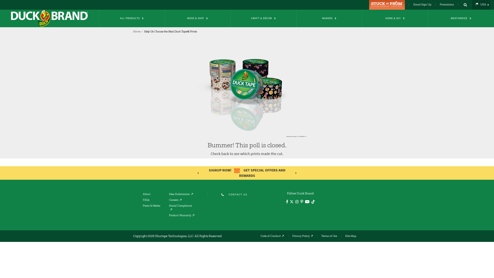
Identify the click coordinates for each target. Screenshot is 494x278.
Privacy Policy (301, 236)
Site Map (350, 236)
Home (136, 32)
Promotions (447, 4)
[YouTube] (307, 202)
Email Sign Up (422, 4)
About (147, 194)
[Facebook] (287, 202)
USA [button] (483, 4)
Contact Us (238, 194)
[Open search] (465, 5)
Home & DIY (393, 18)
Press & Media (151, 206)
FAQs (146, 200)
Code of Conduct (271, 236)
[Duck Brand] (49, 18)
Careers (173, 200)
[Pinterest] (301, 202)
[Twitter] (291, 202)
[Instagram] (297, 202)
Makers (327, 18)
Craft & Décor (261, 18)
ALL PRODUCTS (130, 18)
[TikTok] (313, 201)
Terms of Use (329, 236)
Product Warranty (180, 215)
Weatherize (459, 18)
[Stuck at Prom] (387, 5)
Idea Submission (179, 194)
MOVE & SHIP (195, 18)
